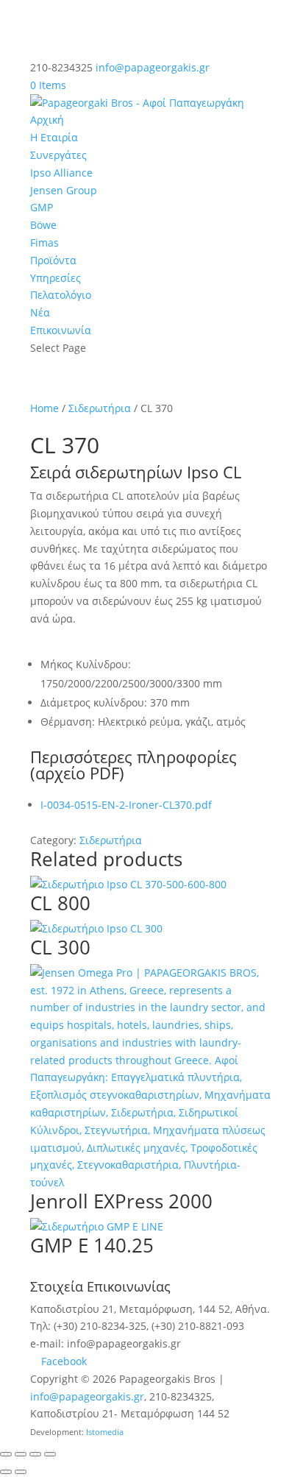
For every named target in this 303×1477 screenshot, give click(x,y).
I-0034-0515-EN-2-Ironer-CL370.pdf (126, 805)
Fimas (44, 242)
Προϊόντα (53, 260)
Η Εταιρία (54, 137)
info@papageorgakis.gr (87, 1396)
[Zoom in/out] (6, 1454)
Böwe (43, 225)
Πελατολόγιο (60, 295)
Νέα (40, 312)
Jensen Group (63, 190)
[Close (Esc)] (50, 1454)
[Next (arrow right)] (20, 1472)
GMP (41, 207)
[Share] (35, 1454)
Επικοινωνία (60, 330)
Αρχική (47, 120)
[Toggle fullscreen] (20, 1454)
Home (44, 408)
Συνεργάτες (58, 155)
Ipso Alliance (61, 173)
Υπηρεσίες (55, 278)
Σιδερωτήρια (99, 408)
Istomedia (105, 1432)
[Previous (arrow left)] (6, 1472)
